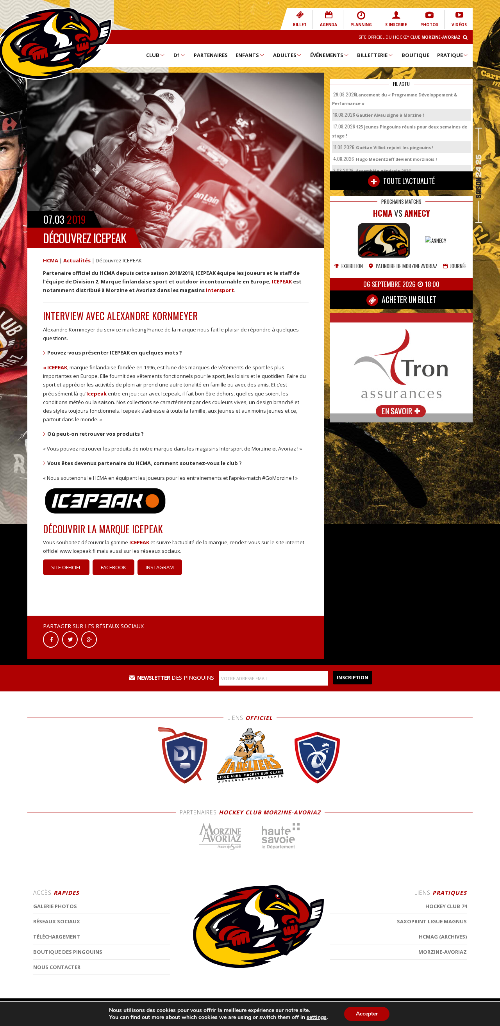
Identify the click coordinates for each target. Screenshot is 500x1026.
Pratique (450, 55)
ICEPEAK (282, 281)
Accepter (367, 1013)
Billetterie (372, 55)
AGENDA (328, 24)
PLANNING (361, 24)
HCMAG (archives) (443, 936)
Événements (326, 55)
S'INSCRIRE (396, 24)
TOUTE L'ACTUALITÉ (408, 181)
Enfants (247, 55)
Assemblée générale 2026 (383, 171)
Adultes (284, 55)
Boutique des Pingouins (67, 951)
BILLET (300, 24)
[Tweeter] (70, 639)
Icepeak (96, 393)
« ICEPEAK (55, 367)
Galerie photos (55, 906)
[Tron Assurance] (401, 366)
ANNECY (417, 213)
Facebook (113, 567)
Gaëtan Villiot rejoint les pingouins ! (394, 147)
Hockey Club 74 (446, 906)
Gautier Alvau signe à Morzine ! (390, 115)
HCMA (50, 260)
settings (317, 1017)
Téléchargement (56, 936)
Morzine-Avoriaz (442, 951)
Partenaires (211, 55)
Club (152, 55)
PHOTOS (429, 24)
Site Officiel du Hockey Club (410, 37)
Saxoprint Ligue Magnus (432, 921)
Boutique (415, 55)
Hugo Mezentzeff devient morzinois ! (396, 159)
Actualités (77, 260)
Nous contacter (56, 967)
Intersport (220, 290)
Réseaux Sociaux (56, 921)
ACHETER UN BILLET (408, 299)
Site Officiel (66, 567)
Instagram (160, 567)
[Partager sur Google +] (89, 639)
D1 (176, 55)
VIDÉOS (459, 24)
